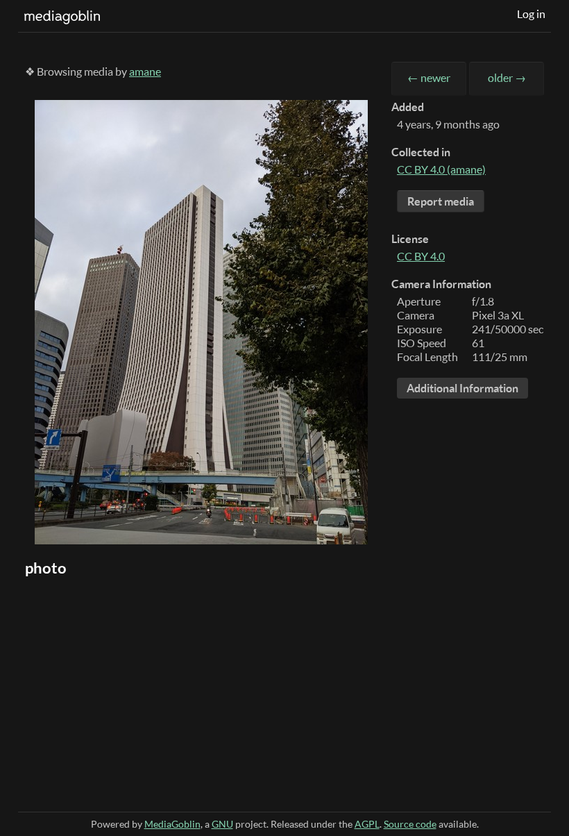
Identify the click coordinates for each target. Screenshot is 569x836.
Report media (440, 201)
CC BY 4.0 (421, 256)
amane (145, 71)
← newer (428, 78)
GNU (222, 824)
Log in (531, 14)
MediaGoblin (172, 824)
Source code (410, 824)
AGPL (367, 824)
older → (507, 78)
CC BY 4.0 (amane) (441, 169)
